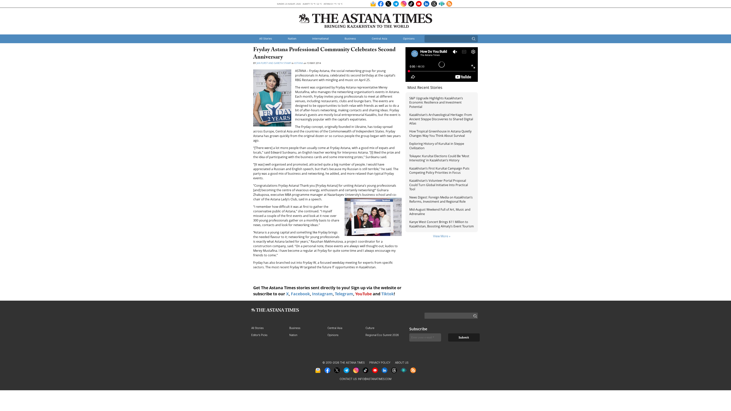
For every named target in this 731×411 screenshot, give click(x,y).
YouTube (363, 293)
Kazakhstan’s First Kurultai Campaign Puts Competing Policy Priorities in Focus (439, 170)
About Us (402, 362)
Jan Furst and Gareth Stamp (274, 63)
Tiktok (387, 293)
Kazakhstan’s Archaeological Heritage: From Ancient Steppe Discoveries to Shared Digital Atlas (441, 119)
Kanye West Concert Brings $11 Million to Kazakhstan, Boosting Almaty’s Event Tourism (441, 224)
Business (350, 38)
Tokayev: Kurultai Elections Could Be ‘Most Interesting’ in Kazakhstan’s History (439, 158)
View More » (441, 236)
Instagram (322, 293)
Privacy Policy (379, 362)
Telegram (344, 293)
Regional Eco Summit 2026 (382, 335)
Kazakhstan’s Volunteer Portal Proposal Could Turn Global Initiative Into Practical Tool (438, 184)
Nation (292, 38)
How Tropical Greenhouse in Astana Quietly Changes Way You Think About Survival (440, 133)
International (320, 38)
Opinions (409, 38)
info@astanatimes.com (374, 379)
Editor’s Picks (259, 335)
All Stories (265, 38)
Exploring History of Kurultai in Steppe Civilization (436, 146)
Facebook (300, 293)
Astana (298, 63)
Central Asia (379, 38)
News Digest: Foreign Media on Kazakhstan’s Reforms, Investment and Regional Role (441, 199)
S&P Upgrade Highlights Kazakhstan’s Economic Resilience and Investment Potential (436, 102)
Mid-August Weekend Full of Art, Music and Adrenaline (439, 211)
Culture (370, 328)
